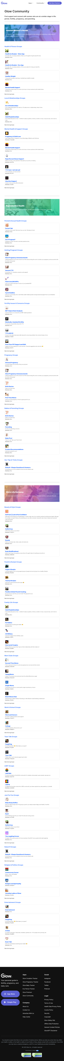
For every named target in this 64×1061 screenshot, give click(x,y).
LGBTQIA (8, 773)
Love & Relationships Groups (14, 98)
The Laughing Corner (12, 836)
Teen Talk (8, 755)
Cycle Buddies (10, 293)
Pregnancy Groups (11, 355)
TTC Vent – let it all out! (12, 170)
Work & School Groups (12, 707)
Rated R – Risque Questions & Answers (17, 467)
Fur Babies (8, 622)
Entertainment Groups (12, 902)
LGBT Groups (9, 766)
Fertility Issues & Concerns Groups (17, 303)
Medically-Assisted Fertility (14, 322)
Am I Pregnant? (10, 239)
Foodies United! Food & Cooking (15, 592)
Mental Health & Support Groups (16, 129)
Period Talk (9, 228)
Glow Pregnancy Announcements (16, 257)
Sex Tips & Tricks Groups (13, 460)
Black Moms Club (11, 697)
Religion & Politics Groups (13, 865)
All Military (9, 634)
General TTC (9, 270)
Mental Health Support (12, 87)
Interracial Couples (11, 645)
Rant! (7, 814)
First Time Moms (10, 397)
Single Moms (9, 685)
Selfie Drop (9, 529)
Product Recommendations (14, 449)
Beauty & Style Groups (12, 507)
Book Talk (8, 942)
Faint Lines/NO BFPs (12, 281)
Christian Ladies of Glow (13, 893)
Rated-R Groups (10, 847)
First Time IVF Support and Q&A (15, 344)
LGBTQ (7, 784)
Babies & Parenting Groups (14, 408)
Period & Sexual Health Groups (15, 221)
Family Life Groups (11, 602)
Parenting (8, 427)
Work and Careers (11, 715)
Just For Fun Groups (11, 795)
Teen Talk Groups (10, 736)
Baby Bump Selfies (11, 802)
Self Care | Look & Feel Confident (16, 514)
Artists (7, 930)
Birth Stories (9, 386)
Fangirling (8, 744)
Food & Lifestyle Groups (13, 562)
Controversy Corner (12, 872)
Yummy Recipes (10, 580)
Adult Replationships (12, 117)
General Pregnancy (11, 362)
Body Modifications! (12, 551)
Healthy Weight (10, 76)
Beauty (7, 540)
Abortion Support (11, 181)
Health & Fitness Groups (13, 46)
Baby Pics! (8, 438)
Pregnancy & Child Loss (13, 136)
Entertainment (10, 910)
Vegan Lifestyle (10, 569)
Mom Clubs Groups (11, 655)
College (7, 726)
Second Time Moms (11, 663)
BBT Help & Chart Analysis (13, 311)
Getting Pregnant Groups (13, 250)
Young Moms (9, 674)
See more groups (9, 94)
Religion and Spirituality (13, 883)
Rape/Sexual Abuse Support (14, 159)
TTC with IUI (9, 333)
